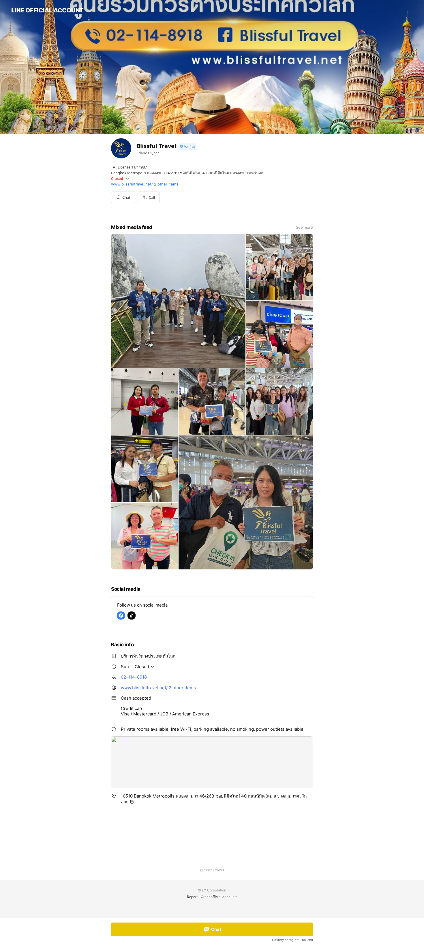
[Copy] (132, 802)
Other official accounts (219, 897)
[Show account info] (187, 146)
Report (192, 897)
